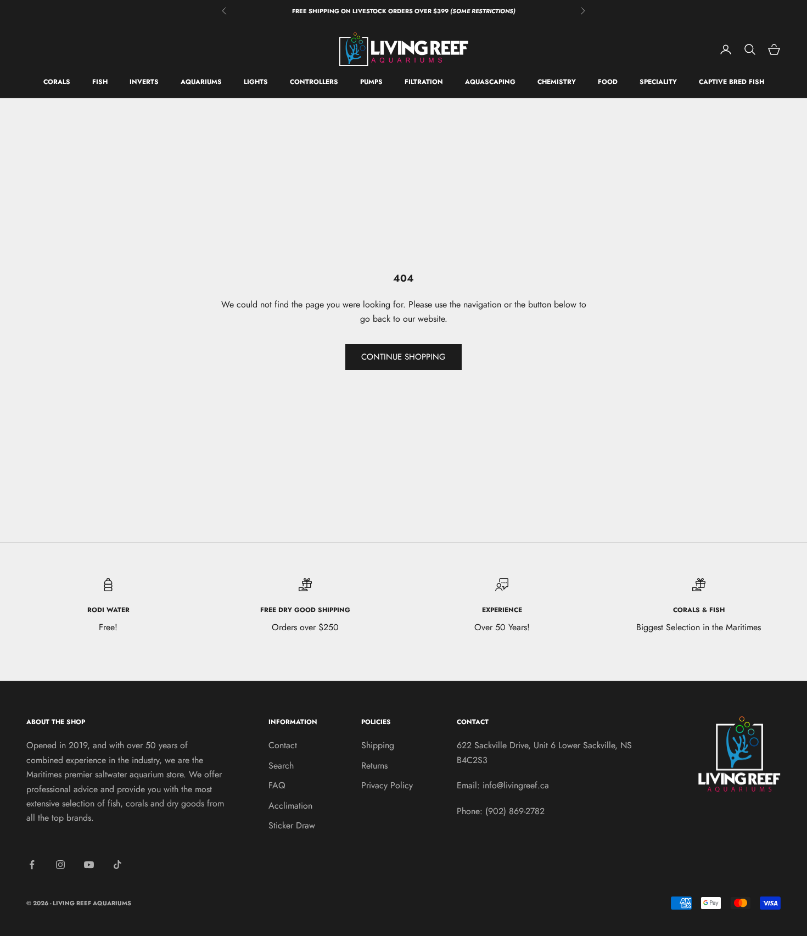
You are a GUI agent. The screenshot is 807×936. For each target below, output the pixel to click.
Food (608, 82)
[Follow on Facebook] (31, 864)
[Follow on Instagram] (60, 864)
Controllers (314, 82)
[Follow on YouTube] (88, 864)
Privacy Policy (387, 785)
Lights (256, 82)
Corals (56, 82)
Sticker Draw (291, 825)
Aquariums (201, 82)
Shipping (377, 745)
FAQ (276, 785)
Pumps (371, 82)
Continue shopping (403, 357)
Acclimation (290, 805)
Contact (282, 745)
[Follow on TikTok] (117, 864)
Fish (100, 82)
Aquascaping (490, 82)
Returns (374, 765)
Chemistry (556, 82)
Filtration (424, 82)
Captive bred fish (731, 82)
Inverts (144, 82)
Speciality (658, 82)
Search (281, 765)
